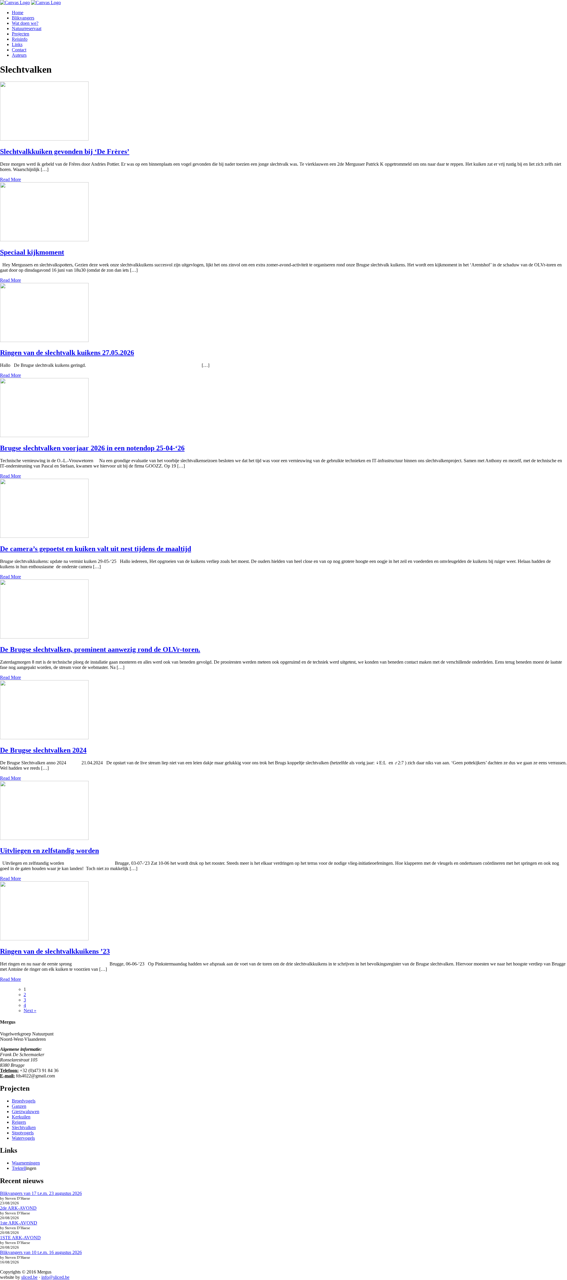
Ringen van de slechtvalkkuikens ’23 (55, 951)
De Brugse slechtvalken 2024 (43, 750)
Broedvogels (23, 1100)
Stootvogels (23, 1132)
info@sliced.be (55, 1277)
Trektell (19, 1168)
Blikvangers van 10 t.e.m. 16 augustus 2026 (41, 1252)
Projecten (20, 33)
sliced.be (29, 1277)
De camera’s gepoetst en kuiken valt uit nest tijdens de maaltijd (95, 549)
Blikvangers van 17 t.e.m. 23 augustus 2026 (41, 1193)
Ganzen (19, 1106)
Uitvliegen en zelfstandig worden (49, 850)
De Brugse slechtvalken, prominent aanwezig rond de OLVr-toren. (100, 649)
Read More (10, 179)
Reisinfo (19, 39)
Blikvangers (23, 17)
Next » (30, 1010)
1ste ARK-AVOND (18, 1222)
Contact (19, 49)
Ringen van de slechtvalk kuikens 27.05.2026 (67, 352)
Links (17, 44)
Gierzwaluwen (25, 1111)
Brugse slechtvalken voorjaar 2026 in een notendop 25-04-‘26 (92, 448)
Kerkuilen (21, 1116)
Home (17, 12)
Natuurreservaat (26, 28)
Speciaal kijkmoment (32, 252)
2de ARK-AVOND (18, 1208)
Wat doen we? (25, 23)
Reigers (19, 1122)
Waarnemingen (26, 1162)
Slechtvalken (24, 1127)
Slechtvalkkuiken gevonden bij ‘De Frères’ (64, 151)
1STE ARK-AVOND (20, 1237)
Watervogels (23, 1138)
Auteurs (19, 55)
